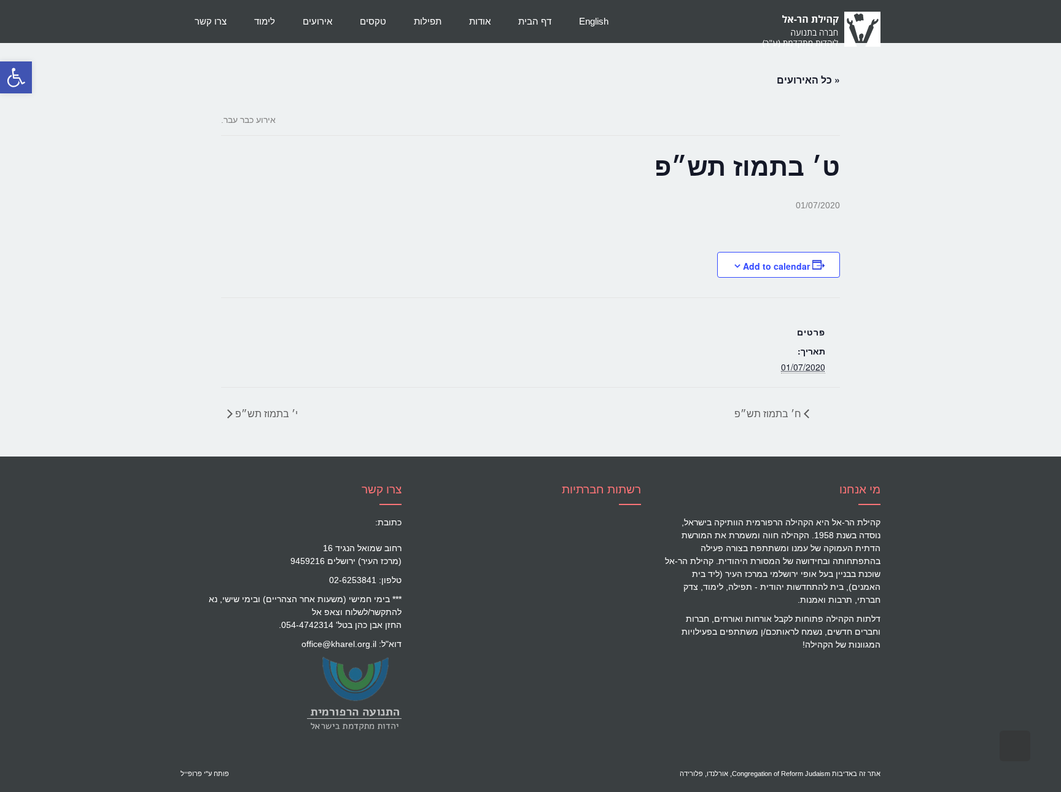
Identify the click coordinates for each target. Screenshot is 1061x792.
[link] (354, 693)
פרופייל (191, 773)
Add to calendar (776, 266)
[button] (16, 77)
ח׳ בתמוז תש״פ (769, 413)
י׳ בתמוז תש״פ (265, 413)
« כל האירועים (808, 80)
